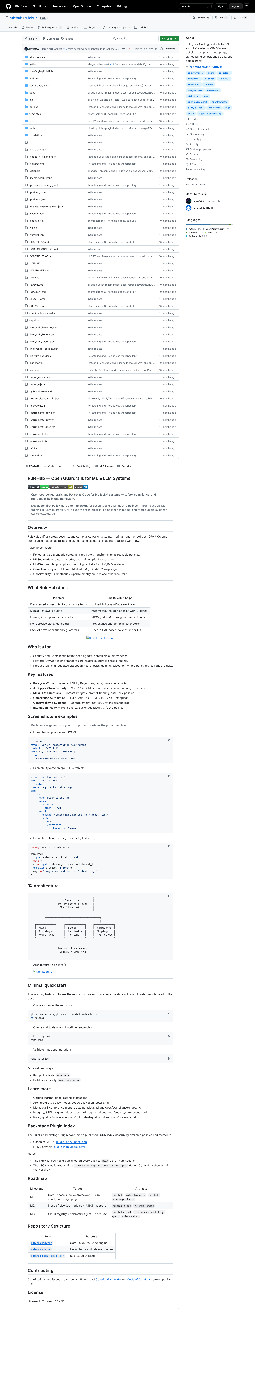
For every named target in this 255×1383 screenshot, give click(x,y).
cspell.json (35, 320)
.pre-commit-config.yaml (43, 185)
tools (32, 128)
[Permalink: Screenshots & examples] (25, 716)
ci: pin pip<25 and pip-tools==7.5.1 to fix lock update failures (122, 99)
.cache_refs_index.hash (42, 156)
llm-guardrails (195, 90)
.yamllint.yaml (37, 234)
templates (35, 113)
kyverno (209, 84)
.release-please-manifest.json (46, 206)
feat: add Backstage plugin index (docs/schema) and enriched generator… (130, 85)
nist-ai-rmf (193, 96)
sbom (191, 113)
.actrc (32, 142)
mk (31, 99)
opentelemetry (219, 102)
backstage (224, 72)
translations (35, 135)
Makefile (34, 277)
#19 (65, 48)
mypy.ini (34, 370)
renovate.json (37, 405)
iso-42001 (224, 78)
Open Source (82, 6)
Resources (59, 6)
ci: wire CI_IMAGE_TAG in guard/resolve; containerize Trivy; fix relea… (127, 398)
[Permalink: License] (25, 1292)
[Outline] (174, 466)
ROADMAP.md (37, 291)
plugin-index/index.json (71, 1142)
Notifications (203, 17)
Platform (21, 6)
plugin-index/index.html (69, 1146)
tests (32, 121)
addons (33, 78)
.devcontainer (37, 57)
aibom (211, 72)
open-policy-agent (197, 102)
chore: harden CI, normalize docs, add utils (112, 113)
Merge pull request (51, 48)
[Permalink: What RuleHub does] (25, 587)
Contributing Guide (108, 1279)
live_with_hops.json (40, 355)
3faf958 (138, 48)
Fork (223, 17)
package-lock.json (39, 377)
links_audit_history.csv (42, 334)
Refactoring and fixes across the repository (112, 78)
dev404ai (33, 48)
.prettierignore (37, 192)
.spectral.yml (36, 220)
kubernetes (194, 84)
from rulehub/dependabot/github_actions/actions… (97, 48)
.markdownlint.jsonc (40, 177)
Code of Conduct (138, 1279)
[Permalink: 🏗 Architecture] (25, 885)
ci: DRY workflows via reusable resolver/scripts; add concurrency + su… (128, 121)
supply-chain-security (210, 113)
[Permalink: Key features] (25, 674)
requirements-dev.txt (41, 419)
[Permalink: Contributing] (25, 1270)
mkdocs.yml (36, 362)
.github (33, 64)
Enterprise (104, 6)
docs (32, 92)
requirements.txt (38, 441)
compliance (194, 78)
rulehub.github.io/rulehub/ (206, 66)
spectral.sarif (36, 455)
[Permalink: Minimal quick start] (25, 985)
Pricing (122, 6)
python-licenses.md (40, 391)
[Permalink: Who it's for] (25, 646)
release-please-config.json (44, 398)
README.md (36, 284)
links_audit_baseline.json (43, 327)
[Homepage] (8, 6)
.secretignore (36, 213)
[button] (169, 740)
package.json (37, 384)
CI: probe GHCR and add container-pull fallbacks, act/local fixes (124, 370)
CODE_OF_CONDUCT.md (43, 249)
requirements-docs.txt (42, 426)
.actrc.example (37, 149)
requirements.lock (39, 434)
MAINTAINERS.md (39, 270)
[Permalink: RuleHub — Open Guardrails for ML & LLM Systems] (25, 478)
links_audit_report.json (42, 341)
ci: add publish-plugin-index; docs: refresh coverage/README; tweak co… (130, 92)
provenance (214, 107)
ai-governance (195, 72)
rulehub (16, 18)
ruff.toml (34, 448)
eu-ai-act (209, 78)
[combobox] (136, 38)
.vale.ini (33, 227)
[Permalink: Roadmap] (25, 1178)
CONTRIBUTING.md (40, 256)
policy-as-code (196, 107)
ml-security (213, 90)
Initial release (95, 57)
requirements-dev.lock (42, 412)
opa (206, 96)
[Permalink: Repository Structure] (25, 1226)
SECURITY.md (37, 298)
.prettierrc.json (37, 199)
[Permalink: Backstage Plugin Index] (25, 1125)
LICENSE (34, 263)
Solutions (39, 6)
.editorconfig (36, 163)
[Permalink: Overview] (25, 527)
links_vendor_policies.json (43, 348)
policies (33, 106)
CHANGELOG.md (39, 241)
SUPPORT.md (37, 305)
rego (227, 107)
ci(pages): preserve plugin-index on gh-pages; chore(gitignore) (124, 170)
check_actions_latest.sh (42, 313)
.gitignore (34, 170)
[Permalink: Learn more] (25, 1088)
